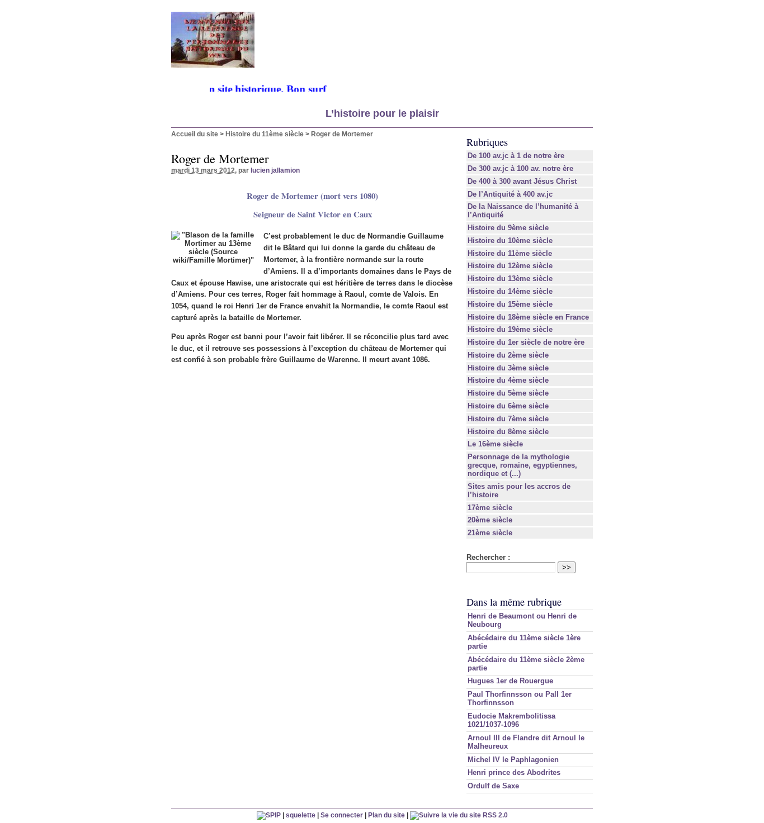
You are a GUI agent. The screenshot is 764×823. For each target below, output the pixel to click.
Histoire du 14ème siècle (510, 291)
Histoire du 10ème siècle (510, 240)
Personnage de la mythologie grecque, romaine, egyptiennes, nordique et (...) (522, 465)
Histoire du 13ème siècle (510, 278)
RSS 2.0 (494, 815)
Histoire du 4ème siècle (508, 380)
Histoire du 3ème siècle (508, 368)
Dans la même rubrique (514, 601)
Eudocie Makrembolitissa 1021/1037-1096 (511, 720)
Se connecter (341, 815)
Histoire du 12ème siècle (510, 265)
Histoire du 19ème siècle (510, 329)
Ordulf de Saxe (493, 786)
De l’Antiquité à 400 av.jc (510, 194)
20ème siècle (490, 520)
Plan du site (386, 815)
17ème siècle (490, 507)
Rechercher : (488, 557)
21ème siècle (490, 533)
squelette (300, 815)
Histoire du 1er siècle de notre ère (526, 342)
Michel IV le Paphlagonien (513, 759)
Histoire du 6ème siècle (508, 406)
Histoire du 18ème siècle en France (528, 317)
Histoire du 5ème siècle (508, 393)
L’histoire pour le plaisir (382, 113)
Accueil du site (194, 133)
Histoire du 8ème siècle (508, 431)
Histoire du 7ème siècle (508, 419)
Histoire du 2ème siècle (508, 355)
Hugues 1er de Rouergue (510, 681)
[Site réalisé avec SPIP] (269, 815)
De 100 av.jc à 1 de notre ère (516, 155)
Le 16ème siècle (495, 444)
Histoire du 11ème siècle (264, 133)
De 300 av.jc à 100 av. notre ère (520, 168)
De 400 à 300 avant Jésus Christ (522, 181)
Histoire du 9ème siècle (508, 227)
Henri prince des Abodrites (514, 772)
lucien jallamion (275, 170)
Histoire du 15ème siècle (510, 304)
